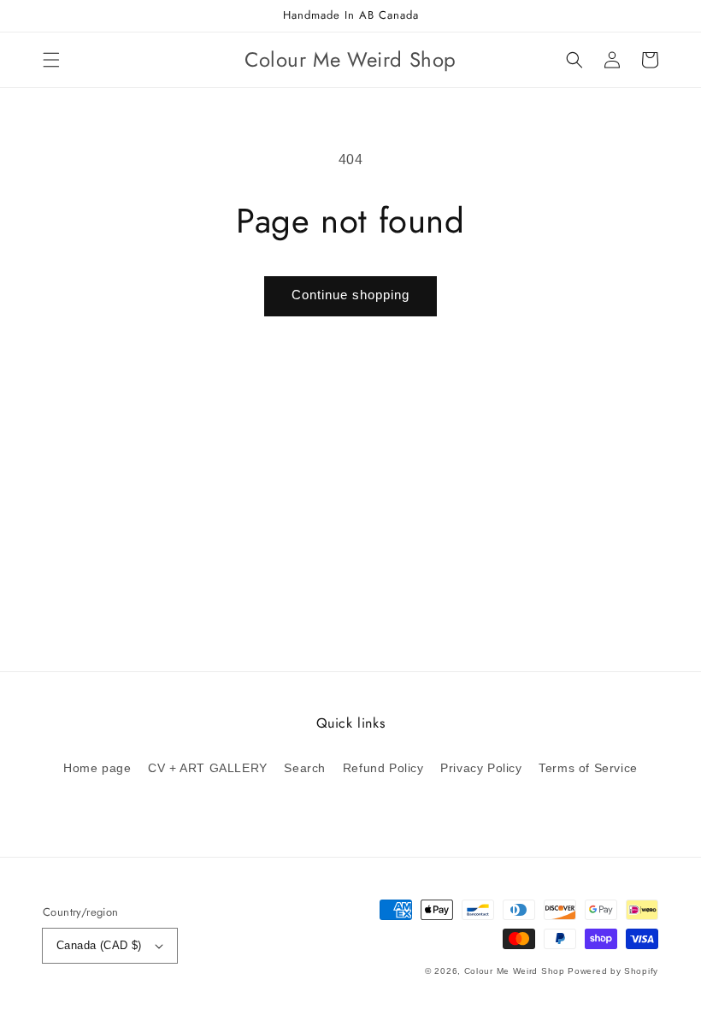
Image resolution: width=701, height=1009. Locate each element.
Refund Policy (383, 768)
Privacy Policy (480, 768)
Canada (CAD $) (99, 945)
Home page (97, 768)
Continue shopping (350, 294)
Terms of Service (588, 768)
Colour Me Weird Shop (514, 971)
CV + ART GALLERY (208, 768)
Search (305, 768)
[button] (51, 60)
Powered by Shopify (613, 971)
